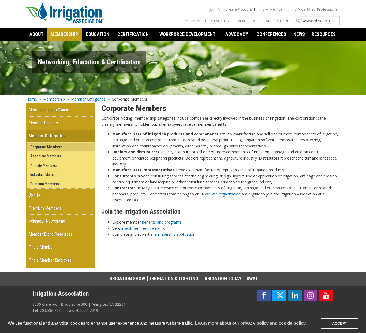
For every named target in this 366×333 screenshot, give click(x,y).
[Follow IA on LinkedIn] (295, 296)
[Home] (65, 14)
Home (31, 99)
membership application (174, 234)
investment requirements (143, 228)
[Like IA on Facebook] (264, 296)
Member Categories (88, 99)
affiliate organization (223, 194)
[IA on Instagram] (310, 296)
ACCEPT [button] (339, 323)
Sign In (193, 20)
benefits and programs (161, 222)
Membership (54, 99)
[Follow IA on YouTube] (326, 296)
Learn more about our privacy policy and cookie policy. (251, 323)
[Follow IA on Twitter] (279, 296)
